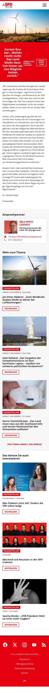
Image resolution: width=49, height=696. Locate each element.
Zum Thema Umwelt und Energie (24, 444)
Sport (5, 611)
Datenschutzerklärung (24, 668)
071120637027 (15, 240)
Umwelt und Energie (28, 62)
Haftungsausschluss (24, 664)
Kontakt (24, 673)
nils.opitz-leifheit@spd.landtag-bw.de (24, 236)
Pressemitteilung (41, 62)
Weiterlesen (11, 308)
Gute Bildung (8, 498)
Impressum (24, 659)
